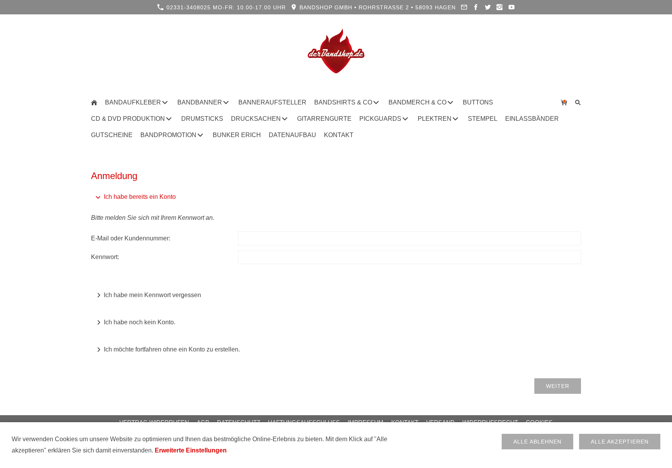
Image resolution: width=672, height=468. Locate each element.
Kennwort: (105, 257)
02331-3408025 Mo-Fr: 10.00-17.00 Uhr (225, 7)
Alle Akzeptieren (620, 441)
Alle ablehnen (537, 441)
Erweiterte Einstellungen (191, 450)
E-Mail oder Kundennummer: (130, 238)
